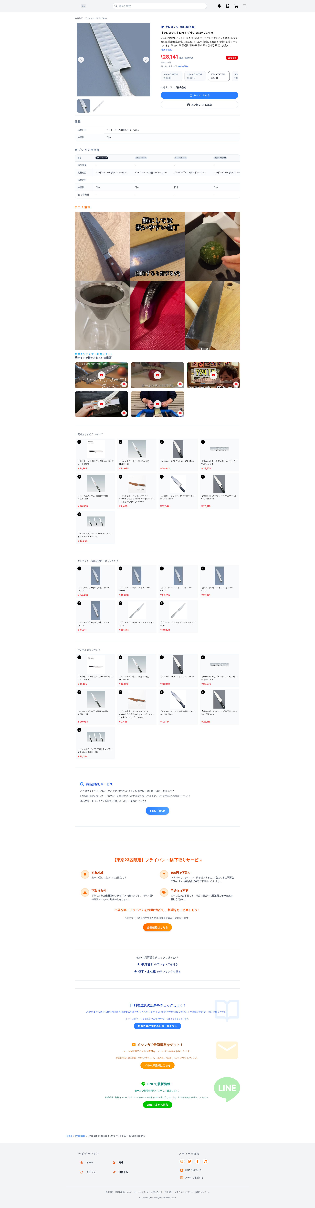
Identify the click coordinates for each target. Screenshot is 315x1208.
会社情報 (109, 1192)
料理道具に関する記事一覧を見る (157, 1026)
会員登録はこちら (157, 927)
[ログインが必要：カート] (236, 6)
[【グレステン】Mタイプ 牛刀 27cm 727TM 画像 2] (98, 106)
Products (80, 1135)
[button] (101, 375)
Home (69, 1135)
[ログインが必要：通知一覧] (219, 6)
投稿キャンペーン (202, 1192)
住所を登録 (183, 66)
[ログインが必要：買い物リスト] (227, 6)
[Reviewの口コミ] (102, 246)
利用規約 (168, 1192)
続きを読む (166, 49)
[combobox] (160, 6)
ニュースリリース (141, 1192)
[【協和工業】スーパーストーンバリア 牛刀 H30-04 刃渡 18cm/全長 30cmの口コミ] (212, 246)
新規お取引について (123, 1192)
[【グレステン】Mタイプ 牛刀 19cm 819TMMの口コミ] (157, 315)
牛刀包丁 (79, 18)
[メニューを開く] (245, 6)
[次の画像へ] (146, 60)
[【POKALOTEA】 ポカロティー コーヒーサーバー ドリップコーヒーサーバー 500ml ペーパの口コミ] (102, 315)
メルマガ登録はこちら (157, 1065)
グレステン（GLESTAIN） (96, 18)
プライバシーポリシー (184, 1192)
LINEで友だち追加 (157, 1104)
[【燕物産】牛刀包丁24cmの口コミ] (212, 315)
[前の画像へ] (81, 60)
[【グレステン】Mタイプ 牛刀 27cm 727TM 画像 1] (83, 106)
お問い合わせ (157, 810)
